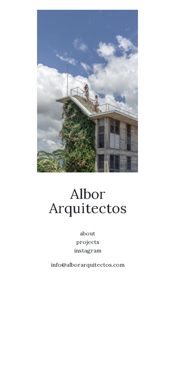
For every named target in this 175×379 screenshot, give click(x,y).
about (87, 233)
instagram (87, 250)
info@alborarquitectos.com (88, 264)
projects (87, 242)
